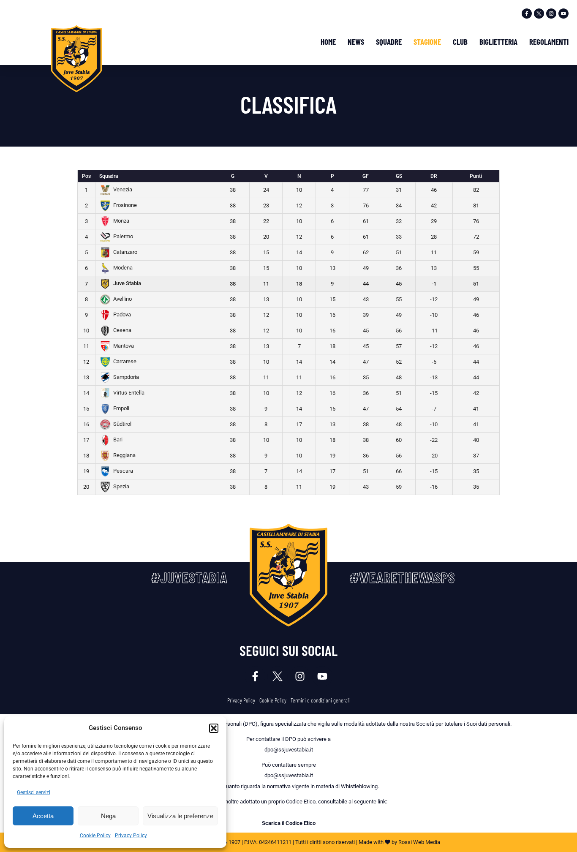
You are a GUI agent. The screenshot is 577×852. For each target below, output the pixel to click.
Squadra (108, 176)
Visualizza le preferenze (180, 815)
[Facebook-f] (527, 13)
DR (433, 176)
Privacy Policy (131, 835)
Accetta (43, 815)
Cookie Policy (95, 835)
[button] (214, 728)
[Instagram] (551, 13)
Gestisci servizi (33, 792)
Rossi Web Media (419, 842)
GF (365, 176)
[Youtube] (563, 13)
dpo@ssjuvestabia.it (288, 749)
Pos (86, 176)
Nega (108, 815)
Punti (476, 176)
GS (399, 176)
